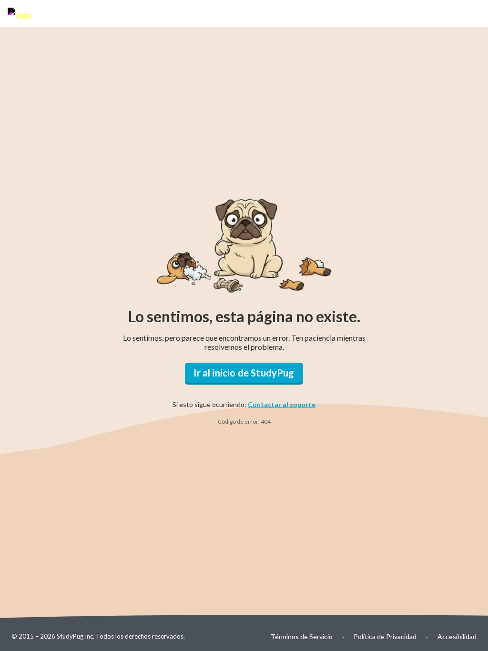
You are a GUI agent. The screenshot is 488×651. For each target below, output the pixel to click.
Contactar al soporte (281, 404)
